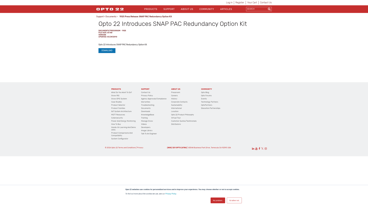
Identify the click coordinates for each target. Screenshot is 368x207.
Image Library (147, 131)
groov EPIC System (119, 99)
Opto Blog (205, 92)
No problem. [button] (218, 200)
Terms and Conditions (127, 148)
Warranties (145, 102)
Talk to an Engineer (149, 134)
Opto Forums (206, 96)
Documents (111, 16)
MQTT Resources (118, 115)
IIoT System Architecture (121, 111)
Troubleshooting (147, 105)
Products (150, 9)
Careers (174, 96)
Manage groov (147, 121)
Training (144, 118)
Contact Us (266, 2)
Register (239, 2)
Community (206, 9)
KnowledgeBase (147, 115)
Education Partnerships (210, 108)
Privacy (140, 148)
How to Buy (116, 124)
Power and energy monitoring (123, 121)
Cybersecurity (117, 118)
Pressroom (175, 92)
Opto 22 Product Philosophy (182, 115)
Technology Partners (209, 102)
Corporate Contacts (179, 102)
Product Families (118, 108)
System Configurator (119, 139)
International (176, 108)
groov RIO (115, 96)
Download (106, 50)
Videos (144, 124)
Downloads (145, 111)
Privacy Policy (170, 193)
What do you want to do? (121, 92)
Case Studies (116, 102)
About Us (187, 9)
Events (204, 99)
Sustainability (176, 105)
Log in (229, 2)
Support (169, 9)
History (174, 99)
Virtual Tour (176, 118)
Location (174, 111)
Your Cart (252, 2)
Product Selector (118, 105)
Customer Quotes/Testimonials (184, 121)
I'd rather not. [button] (234, 200)
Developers (145, 127)
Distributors (176, 124)
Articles (226, 9)
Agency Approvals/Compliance (153, 99)
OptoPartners (206, 105)
